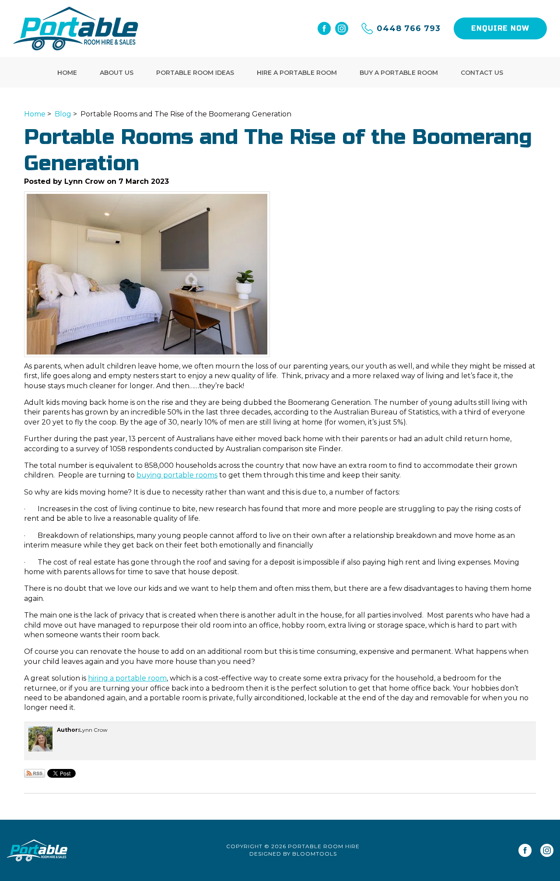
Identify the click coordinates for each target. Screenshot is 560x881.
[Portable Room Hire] (76, 29)
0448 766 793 (409, 28)
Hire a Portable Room (297, 73)
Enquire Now (500, 28)
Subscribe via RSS (34, 773)
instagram (341, 28)
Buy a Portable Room (399, 73)
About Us (116, 73)
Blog (63, 114)
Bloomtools (314, 853)
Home (67, 73)
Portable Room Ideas (195, 73)
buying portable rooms (176, 475)
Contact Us (482, 73)
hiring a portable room (127, 678)
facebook (324, 28)
